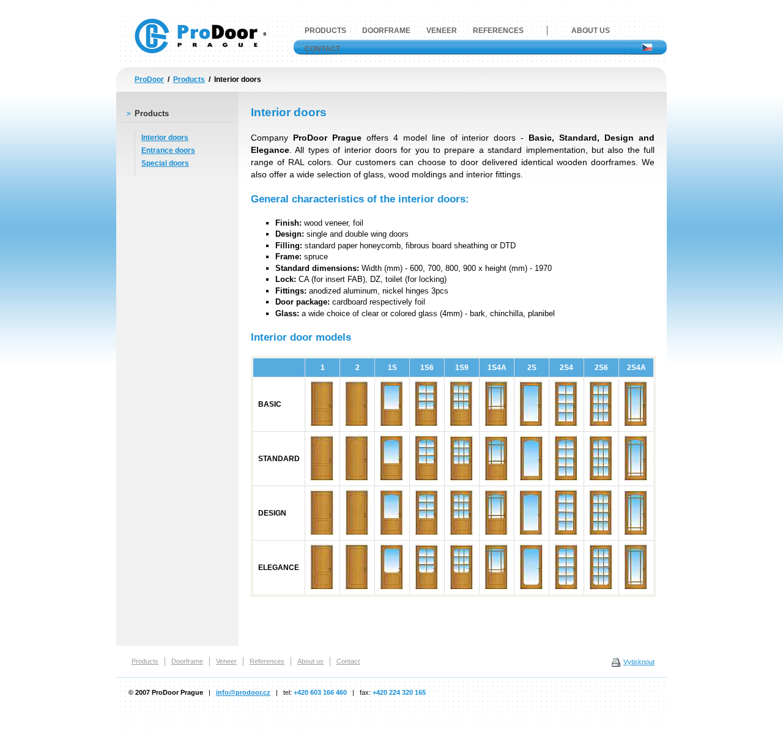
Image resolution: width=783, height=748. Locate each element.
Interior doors (164, 137)
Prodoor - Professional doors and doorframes (199, 33)
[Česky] (647, 48)
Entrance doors (168, 150)
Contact (322, 49)
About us (590, 30)
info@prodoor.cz (243, 692)
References (498, 30)
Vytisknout (639, 661)
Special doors (165, 163)
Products (189, 79)
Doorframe (386, 30)
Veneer (441, 30)
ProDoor (149, 79)
